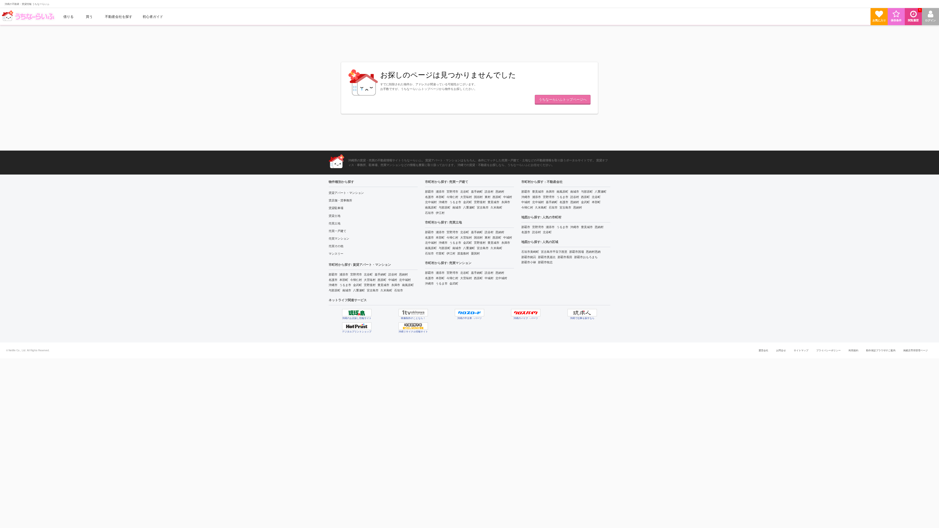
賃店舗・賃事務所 (340, 200)
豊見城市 (383, 285)
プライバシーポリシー (828, 350)
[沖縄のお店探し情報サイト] (356, 312)
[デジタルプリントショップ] (356, 326)
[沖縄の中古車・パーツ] (469, 312)
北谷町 (368, 274)
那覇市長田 (565, 257)
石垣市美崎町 (530, 251)
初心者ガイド (153, 16)
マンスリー (336, 253)
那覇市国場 (576, 251)
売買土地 (334, 223)
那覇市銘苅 (528, 257)
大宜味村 (370, 279)
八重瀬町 (359, 290)
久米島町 (386, 290)
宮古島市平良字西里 (554, 251)
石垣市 (398, 290)
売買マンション (339, 238)
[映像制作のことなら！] (413, 312)
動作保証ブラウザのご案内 (880, 350)
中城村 (392, 279)
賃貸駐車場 (336, 208)
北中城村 (405, 279)
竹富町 (440, 253)
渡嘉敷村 (463, 253)
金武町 (357, 285)
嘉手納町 (380, 274)
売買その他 (336, 246)
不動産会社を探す (118, 16)
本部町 (343, 279)
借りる (68, 16)
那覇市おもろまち (586, 257)
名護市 (333, 279)
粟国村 (475, 253)
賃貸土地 (334, 215)
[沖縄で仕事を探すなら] (582, 312)
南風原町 (408, 285)
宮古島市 (373, 290)
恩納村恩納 (593, 251)
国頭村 (478, 197)
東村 (488, 197)
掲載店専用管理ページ (915, 350)
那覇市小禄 (528, 262)
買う (89, 16)
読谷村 (392, 274)
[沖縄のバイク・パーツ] (525, 312)
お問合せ (781, 350)
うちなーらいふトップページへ (563, 99)
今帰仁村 (356, 279)
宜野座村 (370, 285)
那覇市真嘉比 (547, 257)
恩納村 (403, 274)
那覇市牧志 (545, 262)
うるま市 (345, 285)
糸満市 (395, 285)
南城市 (346, 290)
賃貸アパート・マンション (346, 192)
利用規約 (853, 350)
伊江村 (440, 212)
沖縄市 (333, 285)
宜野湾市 (356, 274)
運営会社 (763, 350)
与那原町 (334, 290)
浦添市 (343, 274)
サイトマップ (801, 350)
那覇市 (333, 274)
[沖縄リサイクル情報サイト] (413, 326)
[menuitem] (29, 16)
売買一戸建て (337, 231)
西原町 (382, 279)
